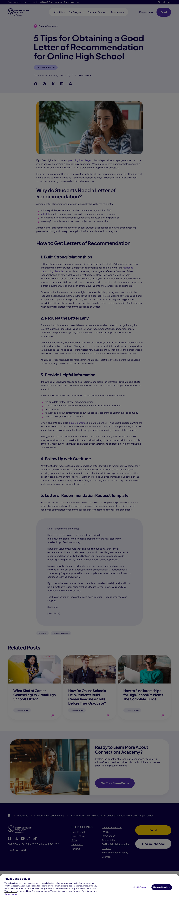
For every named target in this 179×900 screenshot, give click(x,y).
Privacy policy (11, 894)
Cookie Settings (140, 887)
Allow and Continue (161, 887)
